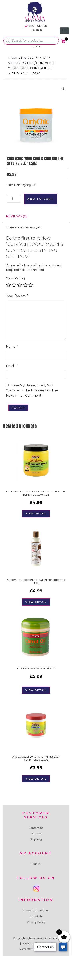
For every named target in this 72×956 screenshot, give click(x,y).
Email (11, 366)
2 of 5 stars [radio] (14, 285)
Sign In (37, 29)
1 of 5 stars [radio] (8, 285)
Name (12, 346)
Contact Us (36, 827)
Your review (17, 296)
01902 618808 (37, 25)
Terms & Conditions (36, 910)
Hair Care (30, 58)
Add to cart (40, 198)
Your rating (15, 278)
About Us (36, 916)
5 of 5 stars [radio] (30, 285)
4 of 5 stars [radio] (25, 285)
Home (13, 58)
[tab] (16, 216)
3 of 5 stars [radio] (19, 285)
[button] (62, 88)
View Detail (35, 513)
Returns (36, 833)
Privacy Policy (36, 922)
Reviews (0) (16, 216)
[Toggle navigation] (64, 30)
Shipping (36, 839)
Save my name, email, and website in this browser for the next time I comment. (32, 390)
